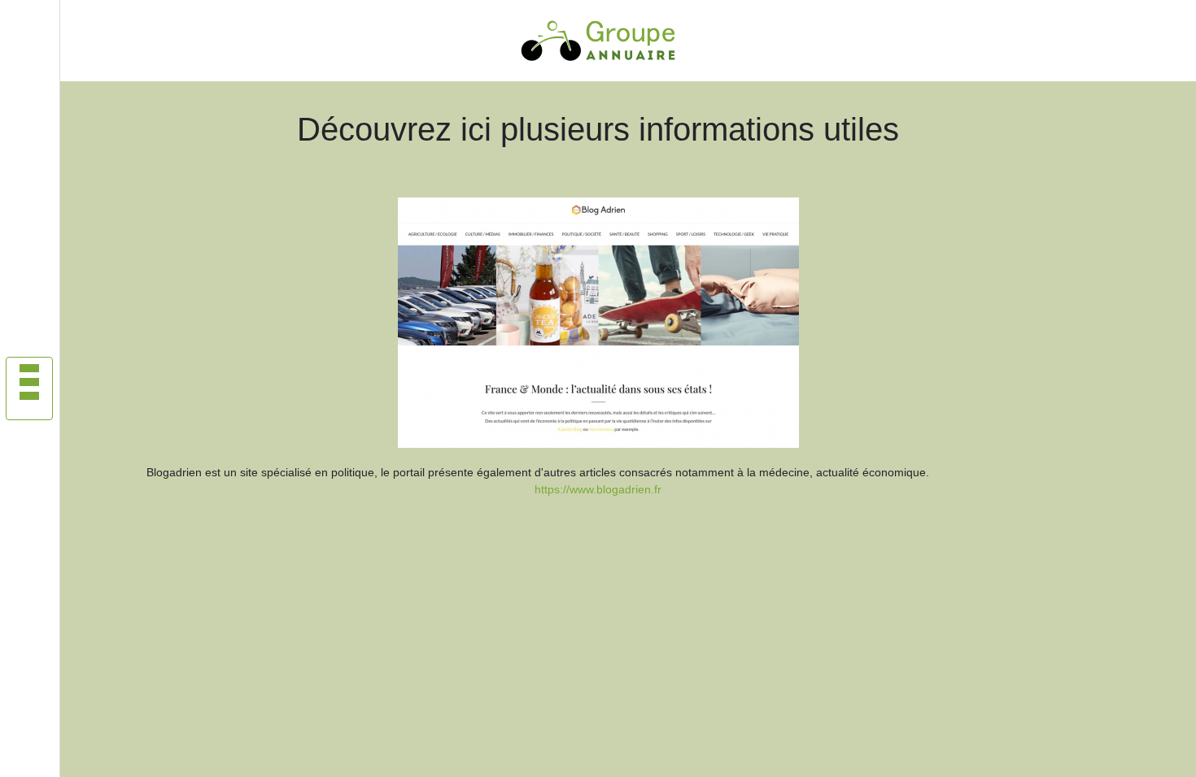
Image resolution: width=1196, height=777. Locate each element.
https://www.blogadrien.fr (598, 489)
